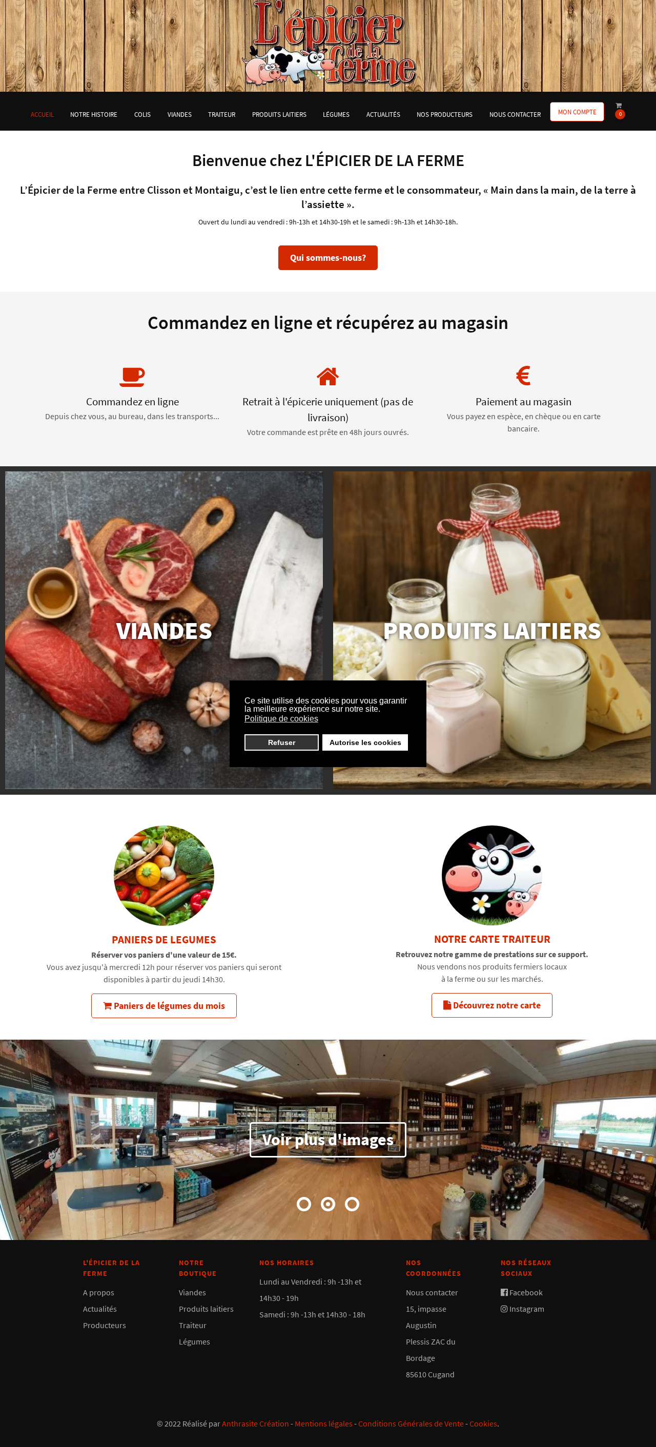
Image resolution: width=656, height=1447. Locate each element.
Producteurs (104, 1325)
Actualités (100, 1309)
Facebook (526, 1292)
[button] (304, 1204)
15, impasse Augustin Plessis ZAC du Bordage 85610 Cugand (431, 1341)
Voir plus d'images (328, 1139)
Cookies (483, 1423)
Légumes (194, 1341)
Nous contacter (432, 1292)
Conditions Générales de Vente (411, 1423)
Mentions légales (324, 1423)
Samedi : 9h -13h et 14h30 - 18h (312, 1314)
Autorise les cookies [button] (365, 742)
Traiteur (193, 1325)
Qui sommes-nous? (328, 257)
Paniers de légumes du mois (168, 1005)
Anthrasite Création (255, 1423)
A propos (98, 1292)
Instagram (526, 1309)
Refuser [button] (281, 742)
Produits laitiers (206, 1309)
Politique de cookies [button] (281, 718)
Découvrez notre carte (496, 1005)
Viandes (192, 1292)
